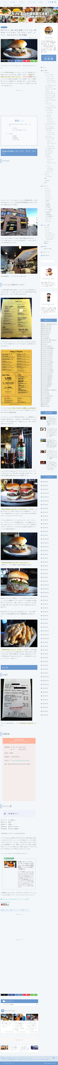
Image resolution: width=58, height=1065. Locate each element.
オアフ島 (50, 168)
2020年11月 (46, 680)
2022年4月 (45, 615)
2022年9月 (45, 596)
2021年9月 (45, 642)
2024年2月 (45, 531)
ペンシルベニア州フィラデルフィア (51, 98)
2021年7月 (45, 650)
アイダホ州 (48, 150)
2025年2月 (45, 485)
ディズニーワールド (46, 342)
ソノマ (47, 231)
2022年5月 (45, 611)
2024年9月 (45, 504)
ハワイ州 (48, 166)
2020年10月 (46, 684)
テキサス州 (48, 130)
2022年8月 (45, 600)
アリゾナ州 (48, 157)
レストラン (22, 2)
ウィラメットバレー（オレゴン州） (50, 238)
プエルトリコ (49, 172)
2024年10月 (46, 500)
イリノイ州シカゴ (50, 126)
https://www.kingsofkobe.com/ (21, 760)
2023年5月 (45, 565)
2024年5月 (45, 520)
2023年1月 (45, 581)
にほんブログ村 (5, 902)
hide (21, 121)
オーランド (50, 118)
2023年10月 (46, 546)
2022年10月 (46, 592)
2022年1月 (45, 627)
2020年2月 (45, 715)
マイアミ (50, 120)
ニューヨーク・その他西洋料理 (48, 348)
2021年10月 (46, 638)
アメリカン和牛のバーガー (20, 130)
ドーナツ (44, 344)
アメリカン (48, 190)
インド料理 (48, 211)
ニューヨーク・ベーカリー (47, 372)
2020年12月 (46, 676)
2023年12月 (46, 539)
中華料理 (48, 204)
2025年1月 (45, 489)
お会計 (14, 136)
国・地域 (13, 2)
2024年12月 (46, 493)
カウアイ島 (50, 169)
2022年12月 (46, 585)
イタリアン (48, 193)
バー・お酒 (48, 217)
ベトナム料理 (49, 209)
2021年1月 (45, 673)
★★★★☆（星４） (46, 326)
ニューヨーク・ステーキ (47, 360)
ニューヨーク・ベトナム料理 (47, 370)
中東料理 (48, 212)
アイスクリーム (45, 336)
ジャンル (46, 188)
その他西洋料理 (49, 216)
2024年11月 (46, 497)
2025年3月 (45, 481)
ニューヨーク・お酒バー (46, 346)
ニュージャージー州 (50, 95)
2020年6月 (45, 699)
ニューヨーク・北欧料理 (46, 380)
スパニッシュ (49, 198)
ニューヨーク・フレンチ (47, 366)
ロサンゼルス (51, 146)
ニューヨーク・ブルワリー (47, 368)
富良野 (47, 180)
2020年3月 (45, 711)
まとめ (10, 133)
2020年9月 (45, 688)
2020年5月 (45, 703)
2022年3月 (45, 619)
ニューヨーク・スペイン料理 (47, 362)
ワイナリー (47, 227)
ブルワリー (47, 241)
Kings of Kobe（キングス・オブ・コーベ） (20, 125)
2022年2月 (45, 623)
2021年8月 (45, 646)
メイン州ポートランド (51, 85)
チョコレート (45, 340)
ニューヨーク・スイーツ (47, 358)
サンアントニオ (51, 134)
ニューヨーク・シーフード (47, 356)
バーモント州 (49, 87)
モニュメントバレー (52, 163)
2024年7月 (45, 512)
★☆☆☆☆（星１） (46, 332)
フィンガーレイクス (52, 83)
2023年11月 (46, 543)
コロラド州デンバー (50, 128)
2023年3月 (45, 573)
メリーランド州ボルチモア (51, 101)
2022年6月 (45, 608)
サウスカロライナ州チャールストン (51, 108)
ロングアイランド (52, 80)
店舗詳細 (15, 137)
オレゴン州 (48, 136)
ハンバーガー (25, 910)
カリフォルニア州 (50, 137)
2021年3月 (45, 665)
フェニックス (51, 159)
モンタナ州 (48, 153)
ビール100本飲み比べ (46, 390)
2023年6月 (45, 562)
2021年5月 (45, 657)
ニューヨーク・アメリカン (16, 910)
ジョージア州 (49, 110)
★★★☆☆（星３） (5, 910)
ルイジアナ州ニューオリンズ (51, 124)
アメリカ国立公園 (45, 338)
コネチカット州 (49, 91)
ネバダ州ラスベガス (50, 148)
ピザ (54, 390)
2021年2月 (45, 669)
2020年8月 (45, 692)
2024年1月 (45, 535)
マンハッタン (4, 27)
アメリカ (46, 72)
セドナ (49, 161)
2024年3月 (45, 527)
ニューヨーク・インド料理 (47, 354)
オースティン (51, 132)
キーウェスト (51, 121)
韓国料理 (48, 205)
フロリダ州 (48, 116)
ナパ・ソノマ (51, 140)
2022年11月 (46, 588)
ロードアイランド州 (50, 93)
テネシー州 (48, 103)
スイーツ (48, 219)
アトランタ (50, 112)
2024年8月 (45, 508)
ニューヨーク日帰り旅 (46, 386)
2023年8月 (45, 554)
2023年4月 (45, 569)
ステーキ (48, 192)
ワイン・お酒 (31, 2)
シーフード (48, 197)
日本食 (47, 200)
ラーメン (48, 202)
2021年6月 (45, 653)
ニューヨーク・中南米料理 (47, 376)
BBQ (43, 324)
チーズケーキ (53, 340)
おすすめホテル (45, 334)
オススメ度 (16, 139)
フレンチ (48, 195)
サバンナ (50, 114)
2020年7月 (45, 695)
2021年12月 (46, 630)
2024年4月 (45, 523)
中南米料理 (48, 214)
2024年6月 (45, 516)
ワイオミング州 (49, 152)
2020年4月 (45, 707)
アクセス (15, 128)
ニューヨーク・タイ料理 (47, 364)
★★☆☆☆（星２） (46, 330)
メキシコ (46, 174)
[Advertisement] (19, 102)
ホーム (5, 2)
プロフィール (6, 5)
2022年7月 (45, 604)
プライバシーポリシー (8, 1063)
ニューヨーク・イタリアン (47, 352)
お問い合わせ (17, 5)
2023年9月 (45, 550)
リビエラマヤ (49, 176)
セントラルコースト (52, 144)
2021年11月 (46, 634)
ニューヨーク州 (49, 74)
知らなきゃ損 (47, 248)
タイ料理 (48, 207)
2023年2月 (45, 577)
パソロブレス (49, 232)
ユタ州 (47, 155)
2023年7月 (45, 558)
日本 (45, 178)
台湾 (45, 182)
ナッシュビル (51, 105)
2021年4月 (45, 661)
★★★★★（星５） (52, 324)
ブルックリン (51, 78)
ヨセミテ (50, 141)
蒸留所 (46, 243)
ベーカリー (48, 221)
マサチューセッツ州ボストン (51, 89)
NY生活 (41, 2)
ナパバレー (48, 229)
